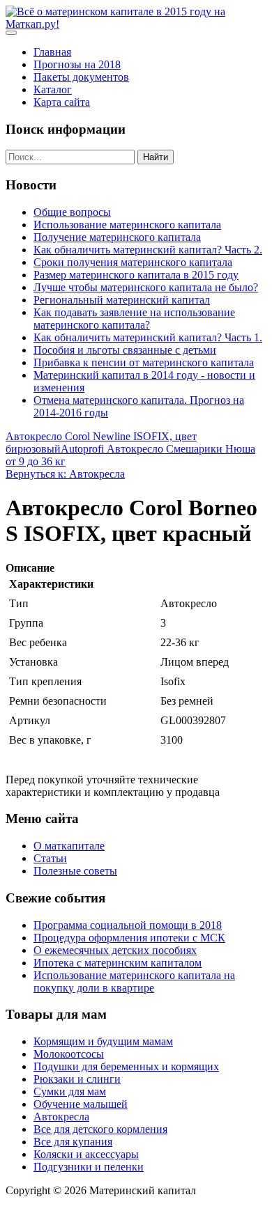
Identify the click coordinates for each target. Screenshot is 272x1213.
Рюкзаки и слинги (77, 1079)
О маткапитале (69, 846)
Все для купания (72, 1142)
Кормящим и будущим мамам (103, 1041)
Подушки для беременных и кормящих (126, 1066)
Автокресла (61, 1116)
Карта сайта (61, 102)
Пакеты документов (81, 77)
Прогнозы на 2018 (77, 64)
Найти (155, 157)
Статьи (50, 858)
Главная (52, 52)
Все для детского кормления (100, 1129)
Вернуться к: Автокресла (65, 474)
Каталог (52, 89)
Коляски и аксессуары (86, 1154)
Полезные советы (75, 871)
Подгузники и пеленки (88, 1167)
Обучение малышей (80, 1104)
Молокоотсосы (68, 1054)
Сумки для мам (69, 1091)
